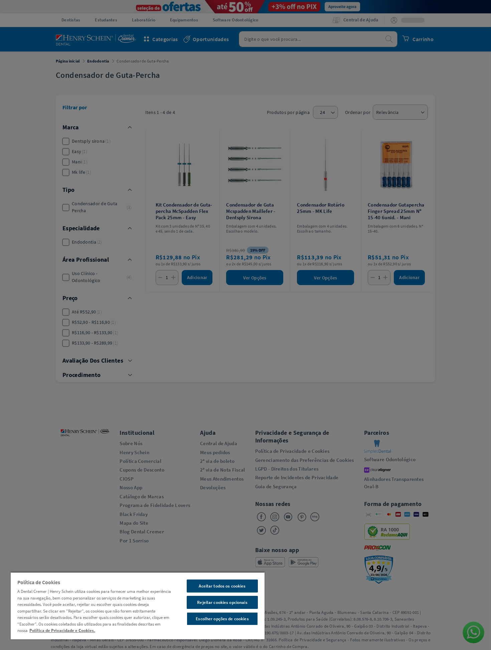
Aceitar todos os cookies (222, 586)
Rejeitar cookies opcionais (222, 602)
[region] (138, 605)
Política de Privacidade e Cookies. (62, 630)
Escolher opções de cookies (222, 619)
